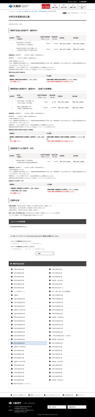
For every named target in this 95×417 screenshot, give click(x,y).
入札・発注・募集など (33, 11)
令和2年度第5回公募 (57, 354)
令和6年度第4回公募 (57, 276)
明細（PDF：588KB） (79, 161)
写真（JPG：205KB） (63, 102)
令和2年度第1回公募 (57, 346)
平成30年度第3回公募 (57, 328)
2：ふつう (25, 243)
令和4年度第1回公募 (19, 369)
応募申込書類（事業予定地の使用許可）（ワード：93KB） (62, 79)
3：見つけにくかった (40, 249)
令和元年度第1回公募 (19, 335)
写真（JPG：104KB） (65, 161)
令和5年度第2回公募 (57, 376)
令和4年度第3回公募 (19, 372)
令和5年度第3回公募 (19, 380)
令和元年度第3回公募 (19, 343)
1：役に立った (15, 243)
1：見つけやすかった (17, 249)
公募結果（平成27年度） (20, 310)
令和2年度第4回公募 (19, 354)
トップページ (11, 11)
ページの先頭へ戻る (87, 402)
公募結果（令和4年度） (58, 280)
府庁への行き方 (52, 407)
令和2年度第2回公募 (19, 350)
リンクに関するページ (19, 291)
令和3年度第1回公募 (19, 358)
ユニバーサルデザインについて (53, 395)
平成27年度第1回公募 (57, 295)
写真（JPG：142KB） (65, 49)
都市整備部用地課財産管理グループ (18, 226)
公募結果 (16, 295)
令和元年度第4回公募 (57, 343)
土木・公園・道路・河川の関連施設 (61, 291)
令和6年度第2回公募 (19, 284)
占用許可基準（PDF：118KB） (19, 190)
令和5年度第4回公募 (19, 287)
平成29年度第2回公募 (19, 317)
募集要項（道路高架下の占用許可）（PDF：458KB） (25, 188)
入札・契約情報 (25, 11)
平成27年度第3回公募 (57, 298)
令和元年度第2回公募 (19, 339)
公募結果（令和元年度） (20, 361)
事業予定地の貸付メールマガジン (22, 383)
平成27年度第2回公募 (19, 298)
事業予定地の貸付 (42, 11)
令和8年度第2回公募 (19, 269)
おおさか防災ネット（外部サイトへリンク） (42, 67)
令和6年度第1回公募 (57, 284)
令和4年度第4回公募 (57, 372)
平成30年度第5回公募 (57, 332)
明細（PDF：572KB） (79, 49)
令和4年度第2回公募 (57, 369)
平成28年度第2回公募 (57, 306)
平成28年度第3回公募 (57, 310)
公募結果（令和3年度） (58, 380)
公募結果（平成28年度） (58, 317)
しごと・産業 (18, 11)
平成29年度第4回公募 (57, 321)
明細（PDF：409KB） (78, 107)
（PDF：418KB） (24, 79)
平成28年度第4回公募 (19, 313)
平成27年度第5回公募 (57, 302)
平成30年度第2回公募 (19, 328)
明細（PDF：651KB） (78, 102)
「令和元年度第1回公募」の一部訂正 (61, 335)
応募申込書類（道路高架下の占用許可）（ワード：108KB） (63, 189)
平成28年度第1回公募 (19, 306)
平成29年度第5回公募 (19, 324)
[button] (72, 2)
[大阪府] (19, 6)
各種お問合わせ (72, 407)
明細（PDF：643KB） (79, 43)
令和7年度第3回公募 (19, 273)
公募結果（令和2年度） (58, 361)
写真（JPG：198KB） (65, 43)
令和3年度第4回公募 (57, 365)
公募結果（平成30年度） (20, 346)
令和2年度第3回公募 (57, 350)
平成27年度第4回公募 (19, 302)
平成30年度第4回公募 (19, 332)
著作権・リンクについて (36, 395)
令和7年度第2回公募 (57, 273)
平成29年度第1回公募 (57, 313)
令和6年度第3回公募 (19, 280)
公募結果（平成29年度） (58, 339)
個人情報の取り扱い (69, 395)
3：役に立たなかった (37, 243)
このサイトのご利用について (19, 395)
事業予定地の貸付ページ (58, 287)
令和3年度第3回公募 (19, 365)
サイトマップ (81, 395)
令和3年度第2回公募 (57, 358)
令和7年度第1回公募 (19, 276)
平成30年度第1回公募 (57, 324)
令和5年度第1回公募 (19, 376)
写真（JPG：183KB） (63, 107)
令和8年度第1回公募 (57, 269)
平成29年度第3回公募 (19, 321)
